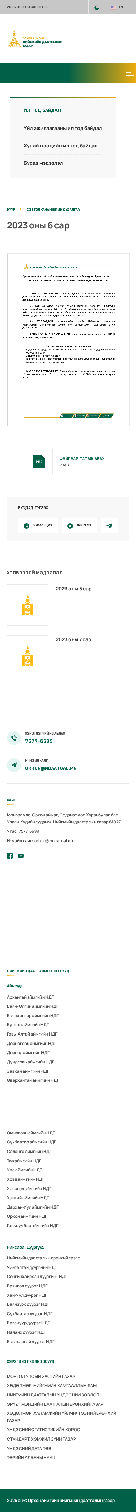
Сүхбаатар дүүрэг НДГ (29, 1314)
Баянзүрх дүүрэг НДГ (28, 1304)
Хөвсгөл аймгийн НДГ (29, 1189)
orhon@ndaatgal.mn (51, 768)
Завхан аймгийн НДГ (28, 1071)
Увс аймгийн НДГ (24, 1170)
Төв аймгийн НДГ (24, 1161)
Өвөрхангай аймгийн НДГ (33, 1080)
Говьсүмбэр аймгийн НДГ (32, 1225)
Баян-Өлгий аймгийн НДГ (33, 1006)
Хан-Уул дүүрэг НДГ (27, 1295)
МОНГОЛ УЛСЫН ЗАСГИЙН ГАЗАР (41, 1376)
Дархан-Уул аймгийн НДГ (33, 1207)
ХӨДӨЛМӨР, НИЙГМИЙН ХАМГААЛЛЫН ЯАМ (52, 1385)
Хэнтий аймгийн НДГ (28, 1198)
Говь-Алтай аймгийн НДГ (32, 1034)
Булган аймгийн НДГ (28, 1025)
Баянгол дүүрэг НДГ (27, 1286)
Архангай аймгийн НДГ (30, 997)
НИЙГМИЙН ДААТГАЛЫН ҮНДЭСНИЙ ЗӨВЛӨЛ (53, 1395)
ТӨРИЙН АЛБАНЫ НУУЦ (31, 1457)
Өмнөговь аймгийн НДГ (31, 1133)
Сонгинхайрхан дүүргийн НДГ (37, 1276)
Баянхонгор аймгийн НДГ (33, 1015)
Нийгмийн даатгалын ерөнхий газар (43, 1258)
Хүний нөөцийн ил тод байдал (60, 145)
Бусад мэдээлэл (43, 163)
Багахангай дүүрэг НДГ (30, 1341)
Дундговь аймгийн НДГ (30, 1062)
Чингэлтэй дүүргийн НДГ (32, 1267)
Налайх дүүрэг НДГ (26, 1332)
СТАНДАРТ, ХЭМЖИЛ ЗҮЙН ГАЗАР (41, 1439)
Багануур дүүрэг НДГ (28, 1323)
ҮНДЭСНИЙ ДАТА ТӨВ (29, 1448)
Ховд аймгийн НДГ (25, 1179)
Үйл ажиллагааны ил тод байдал (63, 128)
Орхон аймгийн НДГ (27, 1216)
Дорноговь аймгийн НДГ (31, 1043)
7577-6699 (39, 741)
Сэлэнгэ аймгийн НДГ (29, 1151)
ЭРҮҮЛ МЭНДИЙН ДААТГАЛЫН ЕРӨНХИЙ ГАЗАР (55, 1404)
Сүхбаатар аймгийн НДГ (31, 1142)
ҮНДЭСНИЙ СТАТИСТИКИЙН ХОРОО (43, 1430)
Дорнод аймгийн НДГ (28, 1052)
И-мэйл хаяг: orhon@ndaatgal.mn (40, 841)
